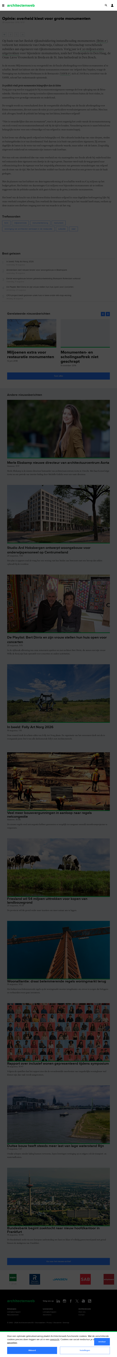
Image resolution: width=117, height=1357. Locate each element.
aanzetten (12, 1342)
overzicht (54, 1339)
